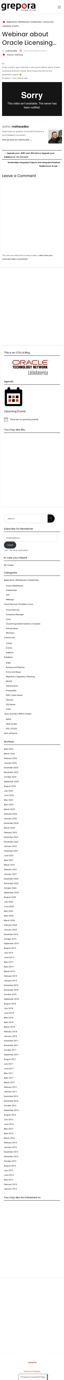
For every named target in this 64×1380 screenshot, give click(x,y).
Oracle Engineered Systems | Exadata (23, 624)
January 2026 (10, 763)
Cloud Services (12, 610)
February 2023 (10, 832)
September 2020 (11, 892)
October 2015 (10, 1161)
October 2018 (10, 994)
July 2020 (8, 902)
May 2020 (8, 911)
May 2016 (8, 1129)
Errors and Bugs (13, 672)
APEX (8, 719)
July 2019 (8, 953)
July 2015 (8, 1170)
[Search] (51, 518)
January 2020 (10, 929)
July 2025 (8, 791)
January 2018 (10, 1036)
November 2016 (11, 1101)
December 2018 (11, 985)
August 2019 (10, 948)
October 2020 (10, 888)
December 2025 (11, 767)
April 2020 (8, 916)
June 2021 (9, 855)
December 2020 (11, 879)
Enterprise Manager (15, 614)
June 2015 (9, 1175)
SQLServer (10, 704)
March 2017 (9, 1082)
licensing (19, 55)
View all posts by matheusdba (17, 140)
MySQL (9, 681)
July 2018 (8, 1008)
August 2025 (10, 786)
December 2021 (11, 851)
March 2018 (9, 1027)
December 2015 (11, 1152)
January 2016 (10, 1147)
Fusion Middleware (14, 586)
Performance (12, 686)
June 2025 (9, 795)
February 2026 (10, 758)
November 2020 (11, 883)
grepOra (9, 652)
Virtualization (12, 628)
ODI (7, 595)
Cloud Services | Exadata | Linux (18, 604)
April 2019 (8, 966)
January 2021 (10, 874)
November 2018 (11, 990)
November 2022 (11, 842)
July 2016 (8, 1119)
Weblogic (10, 599)
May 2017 (8, 1073)
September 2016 (11, 1110)
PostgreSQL (11, 690)
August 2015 (10, 1166)
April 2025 (8, 804)
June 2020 (9, 906)
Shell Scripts (11, 724)
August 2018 (10, 1003)
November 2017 (11, 1045)
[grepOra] (18, 7)
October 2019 (10, 939)
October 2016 (10, 1105)
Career (9, 643)
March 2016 (9, 1138)
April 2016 (8, 1133)
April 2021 (8, 860)
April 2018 (8, 1022)
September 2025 (11, 781)
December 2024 (11, 823)
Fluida (36, 1371)
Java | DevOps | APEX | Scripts (17, 714)
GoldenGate (11, 590)
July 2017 (8, 1064)
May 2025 (8, 800)
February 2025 (10, 814)
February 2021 (10, 869)
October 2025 (10, 777)
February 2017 (10, 1087)
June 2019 (9, 957)
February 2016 (10, 1142)
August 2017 (10, 1059)
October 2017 (10, 1050)
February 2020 (10, 925)
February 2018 (10, 1031)
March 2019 (9, 971)
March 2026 (9, 753)
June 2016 (9, 1124)
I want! (10, 545)
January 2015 (10, 1189)
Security (9, 700)
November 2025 (11, 772)
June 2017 (9, 1068)
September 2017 (11, 1054)
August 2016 (10, 1115)
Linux (8, 619)
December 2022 (11, 837)
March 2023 (9, 828)
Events (15, 26)
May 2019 (8, 962)
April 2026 (8, 749)
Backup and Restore (15, 667)
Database (7, 26)
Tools (8, 709)
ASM (8, 663)
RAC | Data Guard (14, 695)
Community (48, 22)
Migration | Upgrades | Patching (20, 676)
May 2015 (8, 1180)
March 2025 (9, 809)
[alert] (32, 419)
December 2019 (11, 934)
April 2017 (8, 1078)
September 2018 (11, 999)
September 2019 (11, 943)
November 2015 (11, 1156)
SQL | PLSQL (11, 728)
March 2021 (9, 865)
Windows (10, 633)
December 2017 (11, 1040)
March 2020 (9, 920)
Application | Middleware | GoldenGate (24, 22)
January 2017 (10, 1091)
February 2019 (10, 976)
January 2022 (10, 846)
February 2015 (10, 1184)
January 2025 (10, 818)
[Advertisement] (32, 303)
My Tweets (9, 565)
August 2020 (10, 897)
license (10, 55)
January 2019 (10, 980)
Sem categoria (10, 733)
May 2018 (8, 1017)
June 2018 (9, 1013)
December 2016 (11, 1096)
